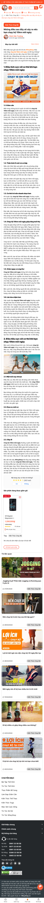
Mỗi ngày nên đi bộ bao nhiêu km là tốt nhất (20, 689)
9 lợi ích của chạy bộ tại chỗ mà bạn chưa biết (21, 761)
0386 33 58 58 (15, 852)
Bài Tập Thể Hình (8, 782)
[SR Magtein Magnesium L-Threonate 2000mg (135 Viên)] (12, 505)
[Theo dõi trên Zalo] (15, 863)
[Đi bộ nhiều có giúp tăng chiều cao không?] (22, 711)
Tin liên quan (7, 554)
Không (26, 484)
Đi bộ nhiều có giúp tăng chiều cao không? (19, 725)
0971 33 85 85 (15, 846)
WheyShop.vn (25, 896)
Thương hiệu (17, 12)
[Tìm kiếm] (36, 8)
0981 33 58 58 (15, 843)
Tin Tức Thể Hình (8, 786)
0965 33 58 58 (15, 855)
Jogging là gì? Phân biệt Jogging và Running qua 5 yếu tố (22, 582)
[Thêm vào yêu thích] (20, 497)
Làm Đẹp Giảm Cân (9, 794)
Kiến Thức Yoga (8, 803)
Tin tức (25, 12)
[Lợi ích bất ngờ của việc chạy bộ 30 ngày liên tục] (22, 639)
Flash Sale (8, 12)
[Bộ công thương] (12, 868)
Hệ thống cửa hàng (35, 12)
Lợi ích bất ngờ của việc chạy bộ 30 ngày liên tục (22, 653)
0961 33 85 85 (15, 849)
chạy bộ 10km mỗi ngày (18, 52)
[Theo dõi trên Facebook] (3, 863)
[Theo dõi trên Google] (19, 863)
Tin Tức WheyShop (9, 815)
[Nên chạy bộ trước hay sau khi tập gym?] (22, 603)
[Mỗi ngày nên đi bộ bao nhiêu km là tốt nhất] (22, 675)
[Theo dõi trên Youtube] (7, 863)
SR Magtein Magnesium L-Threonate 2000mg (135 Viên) (11, 517)
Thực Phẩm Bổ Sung (9, 790)
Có (17, 484)
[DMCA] (12, 873)
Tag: (5, 536)
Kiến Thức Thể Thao (9, 798)
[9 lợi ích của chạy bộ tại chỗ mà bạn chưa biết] (22, 747)
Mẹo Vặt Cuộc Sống (9, 807)
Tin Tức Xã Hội (7, 811)
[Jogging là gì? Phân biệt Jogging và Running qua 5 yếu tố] (22, 567)
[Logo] (5, 8)
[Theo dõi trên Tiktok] (11, 863)
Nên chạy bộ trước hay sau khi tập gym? (18, 617)
